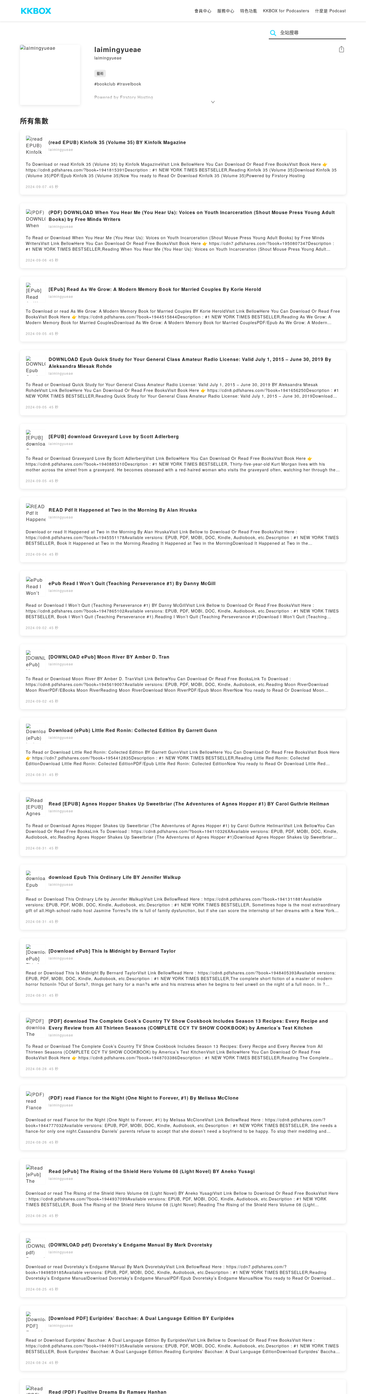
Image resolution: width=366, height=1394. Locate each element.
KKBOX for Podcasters (286, 10)
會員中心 (203, 10)
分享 (341, 49)
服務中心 (225, 10)
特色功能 (248, 10)
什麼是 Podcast (330, 10)
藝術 (100, 73)
